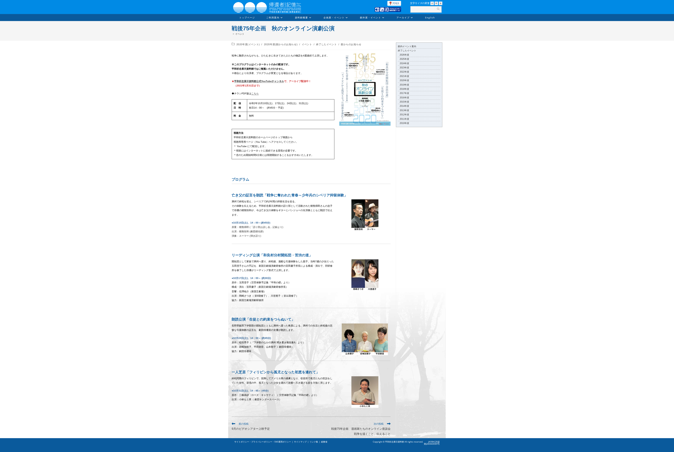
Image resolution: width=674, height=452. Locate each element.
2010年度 (404, 123)
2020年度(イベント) (248, 44)
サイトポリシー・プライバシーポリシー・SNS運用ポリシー (262, 441)
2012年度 (404, 114)
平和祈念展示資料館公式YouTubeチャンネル (259, 81)
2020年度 (404, 80)
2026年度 (404, 54)
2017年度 (404, 93)
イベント (239, 34)
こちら (255, 93)
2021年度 (404, 76)
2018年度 (404, 89)
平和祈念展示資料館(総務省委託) (275, 4)
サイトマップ (300, 441)
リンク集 (314, 441)
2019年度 (404, 84)
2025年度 (404, 59)
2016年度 (404, 97)
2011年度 (404, 119)
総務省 (324, 441)
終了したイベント (326, 44)
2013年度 (404, 110)
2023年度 (404, 67)
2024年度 (404, 63)
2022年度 (404, 71)
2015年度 (404, 101)
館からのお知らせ (351, 44)
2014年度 (404, 106)
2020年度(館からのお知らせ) (281, 44)
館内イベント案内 (407, 46)
